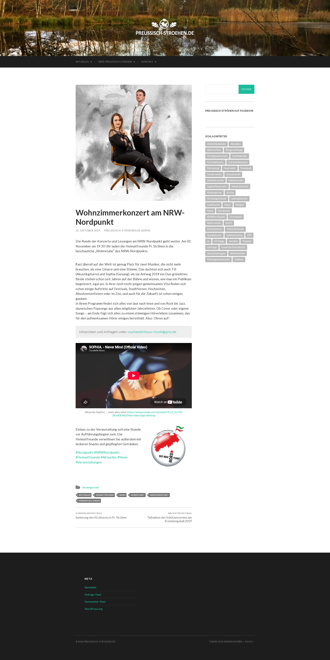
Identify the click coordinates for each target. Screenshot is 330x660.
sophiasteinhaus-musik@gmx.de (152, 332)
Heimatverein (235, 180)
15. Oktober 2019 (88, 230)
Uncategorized (90, 487)
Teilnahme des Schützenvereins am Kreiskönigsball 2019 (169, 517)
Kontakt (147, 61)
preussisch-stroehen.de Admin (127, 230)
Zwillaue (238, 259)
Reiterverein (214, 222)
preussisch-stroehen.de (100, 641)
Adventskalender (216, 143)
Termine (233, 241)
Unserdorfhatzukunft (233, 247)
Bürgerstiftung (234, 149)
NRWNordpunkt (159, 495)
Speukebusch (214, 235)
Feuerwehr (230, 168)
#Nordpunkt (84, 452)
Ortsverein (236, 216)
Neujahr (239, 204)
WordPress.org (94, 608)
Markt (227, 204)
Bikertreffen (214, 149)
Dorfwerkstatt (215, 162)
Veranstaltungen (89, 500)
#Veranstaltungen (89, 462)
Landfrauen (213, 204)
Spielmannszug (234, 235)
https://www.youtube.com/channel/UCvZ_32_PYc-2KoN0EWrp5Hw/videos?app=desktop (147, 413)
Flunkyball (245, 168)
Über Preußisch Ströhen (115, 61)
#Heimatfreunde (88, 457)
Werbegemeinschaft (218, 259)
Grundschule (233, 174)
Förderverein (214, 174)
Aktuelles (82, 61)
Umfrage (212, 247)
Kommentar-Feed (95, 601)
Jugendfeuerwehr (217, 186)
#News (122, 457)
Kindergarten (214, 192)
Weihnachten (237, 253)
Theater (246, 241)
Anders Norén (233, 641)
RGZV (229, 222)
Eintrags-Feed (93, 594)
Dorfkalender (239, 155)
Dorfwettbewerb (238, 162)
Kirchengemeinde (216, 198)
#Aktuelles (109, 457)
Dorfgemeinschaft (217, 155)
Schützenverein (235, 229)
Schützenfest (214, 229)
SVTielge (219, 241)
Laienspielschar (239, 198)
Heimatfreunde (105, 495)
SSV (249, 235)
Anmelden (90, 587)
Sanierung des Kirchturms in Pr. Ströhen (101, 515)
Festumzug (213, 168)
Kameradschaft (240, 186)
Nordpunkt (138, 495)
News (122, 495)
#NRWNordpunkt (107, 452)
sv (208, 241)
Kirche (230, 192)
